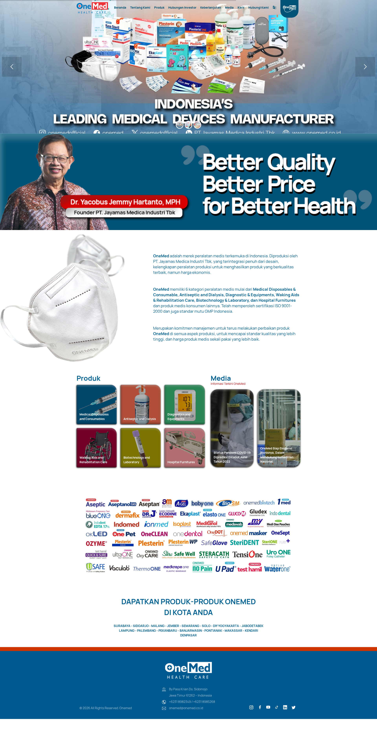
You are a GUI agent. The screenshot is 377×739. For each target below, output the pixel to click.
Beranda (120, 8)
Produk (159, 8)
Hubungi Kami (258, 8)
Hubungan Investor (182, 8)
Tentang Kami (140, 8)
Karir (241, 8)
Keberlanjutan (210, 8)
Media (229, 8)
